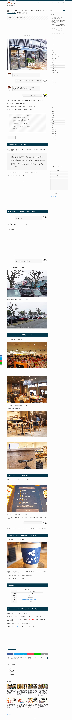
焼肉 (52, 127)
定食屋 (53, 115)
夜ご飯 (53, 113)
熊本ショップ (54, 141)
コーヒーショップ (54, 70)
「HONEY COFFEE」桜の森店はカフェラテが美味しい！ (22, 126)
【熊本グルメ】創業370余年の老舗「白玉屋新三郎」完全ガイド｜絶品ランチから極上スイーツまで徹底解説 (58, 21)
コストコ (53, 68)
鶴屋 (52, 160)
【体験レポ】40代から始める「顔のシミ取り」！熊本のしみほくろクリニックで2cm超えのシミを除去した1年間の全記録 (58, 34)
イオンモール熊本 (54, 58)
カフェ (12, 13)
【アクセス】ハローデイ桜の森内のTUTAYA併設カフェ (22, 119)
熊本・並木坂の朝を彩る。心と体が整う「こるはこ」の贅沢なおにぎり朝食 (58, 18)
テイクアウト (54, 82)
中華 (52, 105)
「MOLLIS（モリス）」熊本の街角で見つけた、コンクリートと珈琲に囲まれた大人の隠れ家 (58, 25)
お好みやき (53, 48)
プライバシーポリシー (53, 196)
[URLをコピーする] (44, 654)
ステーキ (53, 80)
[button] (10, 654)
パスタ (53, 90)
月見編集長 (12, 674)
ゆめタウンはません (55, 54)
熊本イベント (54, 135)
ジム (52, 74)
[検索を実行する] (64, 10)
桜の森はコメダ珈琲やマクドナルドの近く (20, 120)
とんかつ (53, 50)
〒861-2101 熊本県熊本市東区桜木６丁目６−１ (30, 599)
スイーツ (53, 76)
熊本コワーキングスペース (56, 139)
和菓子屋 (53, 107)
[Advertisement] (27, 28)
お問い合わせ (9, 714)
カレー (53, 62)
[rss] (63, 0)
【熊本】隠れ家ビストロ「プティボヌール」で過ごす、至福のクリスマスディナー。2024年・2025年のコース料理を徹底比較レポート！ (58, 29)
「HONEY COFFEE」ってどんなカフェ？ (19, 117)
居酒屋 (53, 121)
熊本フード (53, 145)
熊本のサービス (54, 129)
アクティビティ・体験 (55, 56)
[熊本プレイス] (11, 3)
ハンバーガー (54, 84)
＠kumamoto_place (15, 626)
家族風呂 (53, 117)
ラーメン (53, 103)
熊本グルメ (9, 13)
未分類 (53, 123)
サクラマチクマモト (55, 72)
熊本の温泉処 (54, 131)
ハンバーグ (53, 86)
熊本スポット (54, 143)
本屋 (52, 125)
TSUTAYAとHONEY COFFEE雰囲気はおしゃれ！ (21, 123)
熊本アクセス (54, 133)
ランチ (14, 13)
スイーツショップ (54, 78)
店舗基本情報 (14, 128)
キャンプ (53, 64)
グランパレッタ (54, 66)
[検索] (64, 0)
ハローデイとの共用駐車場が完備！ (19, 121)
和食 (52, 109)
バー (52, 88)
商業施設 (53, 111)
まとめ (53, 52)
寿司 (52, 119)
